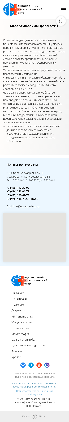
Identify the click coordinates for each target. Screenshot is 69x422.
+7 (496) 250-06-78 (17, 191)
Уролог (16, 357)
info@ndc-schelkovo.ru (26, 206)
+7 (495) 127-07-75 (17, 195)
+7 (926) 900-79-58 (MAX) (22, 199)
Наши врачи (19, 299)
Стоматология (20, 328)
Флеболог (18, 351)
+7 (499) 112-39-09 (17, 187)
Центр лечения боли (24, 339)
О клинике (18, 293)
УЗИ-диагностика (22, 322)
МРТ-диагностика (22, 316)
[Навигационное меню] (63, 9)
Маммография (20, 334)
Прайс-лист (19, 304)
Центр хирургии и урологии (29, 345)
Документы (18, 310)
